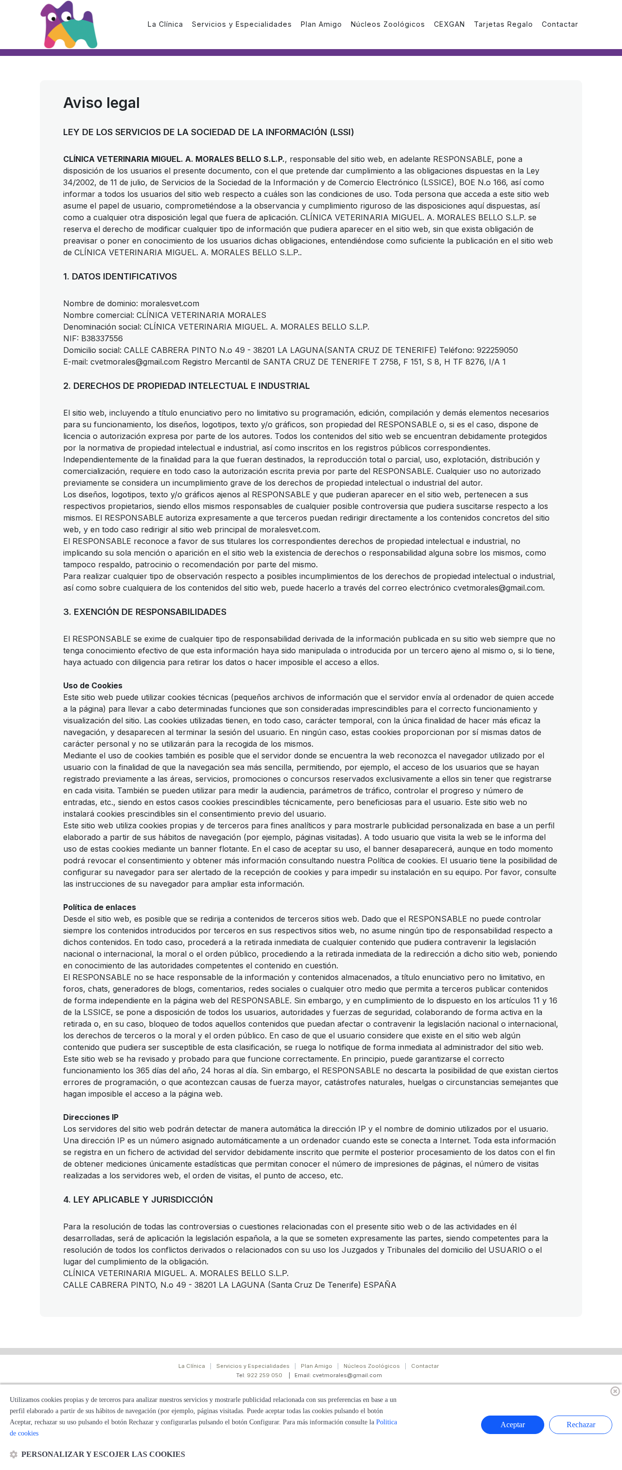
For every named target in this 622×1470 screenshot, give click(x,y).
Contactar (425, 1366)
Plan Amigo (316, 1366)
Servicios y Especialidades (253, 1366)
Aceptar (513, 1424)
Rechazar (581, 1424)
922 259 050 (264, 1375)
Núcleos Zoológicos (372, 1366)
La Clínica (191, 1366)
